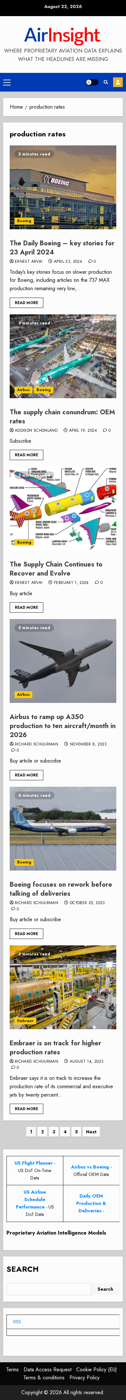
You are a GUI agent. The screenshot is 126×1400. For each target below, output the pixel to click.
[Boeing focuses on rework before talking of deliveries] (63, 829)
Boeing (24, 221)
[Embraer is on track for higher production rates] (63, 987)
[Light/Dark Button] (92, 82)
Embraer (25, 1021)
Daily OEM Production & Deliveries (91, 1203)
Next (91, 1132)
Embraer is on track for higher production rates (55, 1048)
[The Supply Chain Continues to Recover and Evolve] (63, 508)
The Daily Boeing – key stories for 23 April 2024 (62, 248)
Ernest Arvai (28, 261)
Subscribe (118, 82)
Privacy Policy (84, 1377)
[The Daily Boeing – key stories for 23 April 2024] (63, 187)
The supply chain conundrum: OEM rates (62, 417)
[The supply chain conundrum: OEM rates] (63, 356)
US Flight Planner (34, 1163)
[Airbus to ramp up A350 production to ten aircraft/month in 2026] (63, 661)
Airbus (23, 390)
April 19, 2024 (83, 430)
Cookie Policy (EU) (96, 1369)
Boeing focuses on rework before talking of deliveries (61, 889)
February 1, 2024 (71, 583)
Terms (12, 1369)
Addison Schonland (36, 430)
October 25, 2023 (87, 903)
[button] (7, 82)
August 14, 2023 (86, 1061)
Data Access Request (47, 1369)
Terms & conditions (44, 1377)
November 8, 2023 (88, 744)
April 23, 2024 (68, 261)
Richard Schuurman (36, 744)
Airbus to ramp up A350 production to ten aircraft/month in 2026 (63, 726)
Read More (26, 303)
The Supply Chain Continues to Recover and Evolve (56, 569)
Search (22, 1269)
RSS (17, 1321)
